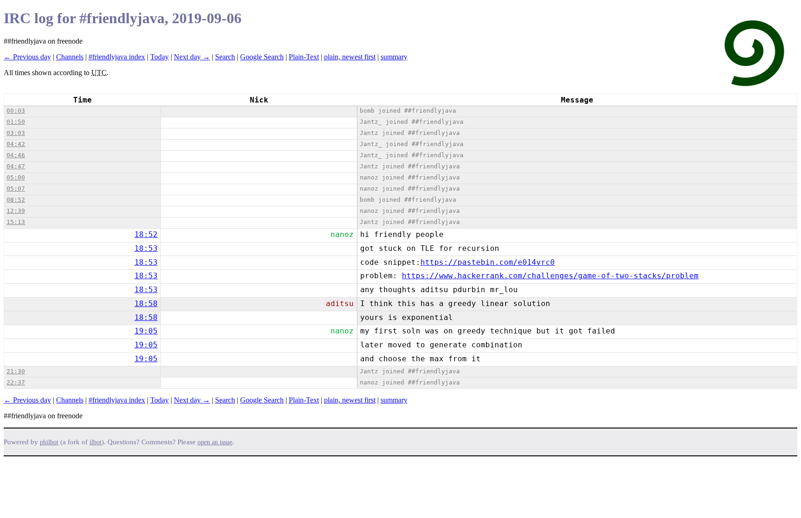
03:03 (15, 132)
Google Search (262, 57)
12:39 (15, 210)
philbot (49, 442)
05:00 (15, 177)
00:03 (15, 110)
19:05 (146, 330)
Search (225, 57)
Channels (69, 57)
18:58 (146, 303)
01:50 (15, 121)
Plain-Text (304, 57)
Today (159, 57)
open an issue (214, 442)
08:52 (15, 199)
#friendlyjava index (117, 57)
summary (394, 57)
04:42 (15, 144)
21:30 (15, 371)
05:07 (15, 188)
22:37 (15, 382)
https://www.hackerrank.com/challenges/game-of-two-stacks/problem (550, 275)
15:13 (15, 221)
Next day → (192, 57)
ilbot (95, 442)
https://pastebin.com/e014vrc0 (487, 262)
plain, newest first (349, 57)
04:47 (15, 166)
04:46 (15, 155)
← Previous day (27, 57)
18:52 (146, 234)
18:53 (146, 248)
